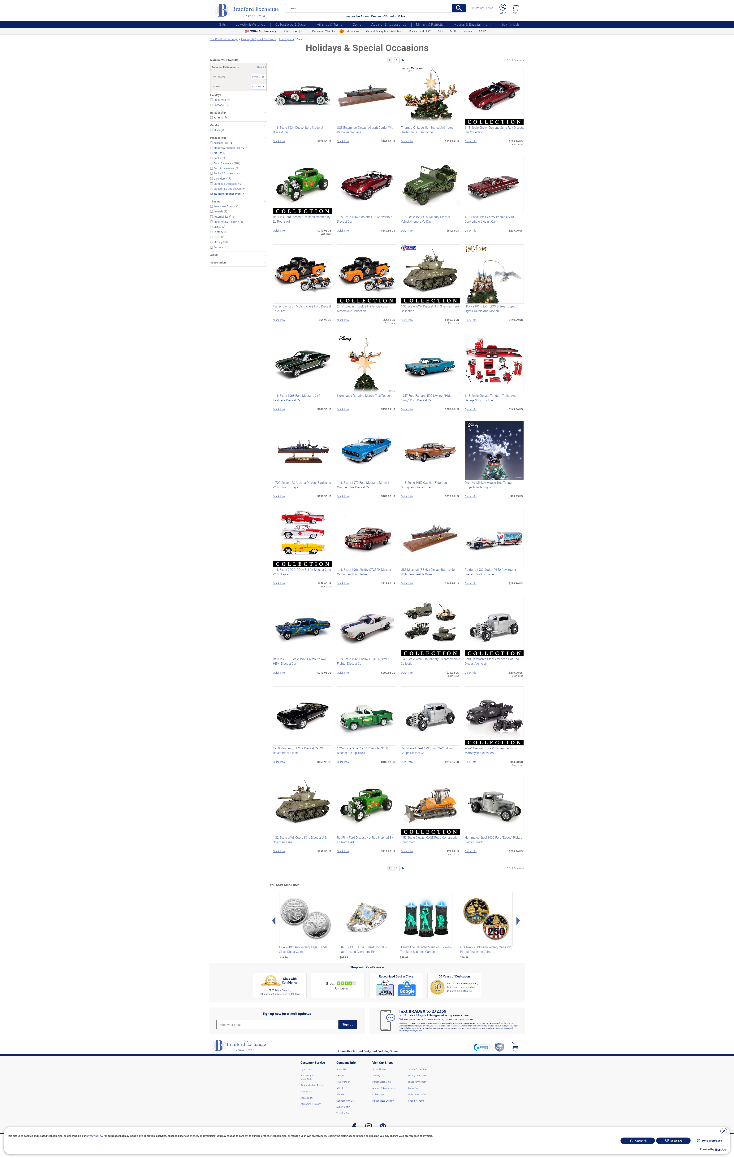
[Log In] (502, 7)
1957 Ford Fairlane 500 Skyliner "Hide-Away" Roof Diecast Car (426, 398)
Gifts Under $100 (294, 31)
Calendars (220, 178)
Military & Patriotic (430, 24)
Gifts (222, 24)
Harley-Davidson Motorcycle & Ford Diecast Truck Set (302, 308)
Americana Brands (224, 206)
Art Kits (218, 153)
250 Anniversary (263, 31)
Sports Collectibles (417, 1069)
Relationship (218, 112)
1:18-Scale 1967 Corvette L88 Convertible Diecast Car (364, 219)
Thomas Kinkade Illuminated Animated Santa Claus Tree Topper (427, 129)
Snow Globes (379, 1069)
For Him (218, 117)
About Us (341, 1069)
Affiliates (340, 1088)
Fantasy (218, 232)
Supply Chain (343, 1106)
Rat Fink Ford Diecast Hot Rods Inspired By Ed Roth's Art (301, 219)
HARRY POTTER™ (419, 31)
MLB (453, 31)
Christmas (220, 100)
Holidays (215, 95)
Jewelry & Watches (250, 24)
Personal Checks (323, 31)
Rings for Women (417, 1081)
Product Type (218, 138)
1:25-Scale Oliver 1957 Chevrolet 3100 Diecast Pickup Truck (362, 750)
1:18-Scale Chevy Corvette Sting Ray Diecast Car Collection (494, 129)
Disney (467, 31)
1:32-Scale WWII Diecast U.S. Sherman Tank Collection (430, 308)
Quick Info (279, 141)
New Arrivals (510, 24)
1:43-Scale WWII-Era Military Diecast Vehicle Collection (430, 661)
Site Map (340, 1094)
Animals (218, 211)
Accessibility (306, 1097)
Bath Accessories (224, 168)
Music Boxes (414, 1088)
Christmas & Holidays (226, 221)
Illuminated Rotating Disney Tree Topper (364, 396)
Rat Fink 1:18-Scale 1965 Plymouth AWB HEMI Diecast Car (300, 661)
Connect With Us (345, 1100)
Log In (503, 12)
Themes (215, 201)
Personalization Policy (311, 1085)
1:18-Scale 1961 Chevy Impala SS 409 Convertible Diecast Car (490, 219)
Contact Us (306, 1091)
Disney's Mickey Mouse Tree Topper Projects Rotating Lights (488, 485)
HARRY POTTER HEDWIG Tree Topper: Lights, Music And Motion (490, 308)
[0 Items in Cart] (515, 7)
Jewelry (376, 1075)
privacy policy (94, 1136)
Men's (217, 130)
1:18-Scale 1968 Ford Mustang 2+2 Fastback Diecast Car (296, 398)
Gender (214, 125)
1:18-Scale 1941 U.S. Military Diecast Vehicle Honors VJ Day (425, 219)
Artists (214, 255)
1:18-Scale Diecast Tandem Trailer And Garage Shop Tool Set (490, 398)
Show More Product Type (225, 193)
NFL (440, 31)
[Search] (459, 8)
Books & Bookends (225, 173)
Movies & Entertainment (472, 24)
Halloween (351, 31)
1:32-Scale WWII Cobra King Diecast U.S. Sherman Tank (300, 839)
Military (218, 242)
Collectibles (378, 1094)
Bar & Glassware (223, 163)
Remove (256, 76)
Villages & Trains (329, 24)
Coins (356, 24)
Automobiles (221, 216)
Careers (340, 1075)
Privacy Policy (416, 1030)
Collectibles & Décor (291, 24)
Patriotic (219, 105)
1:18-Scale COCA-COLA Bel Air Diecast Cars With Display (302, 572)
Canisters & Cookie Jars (228, 188)
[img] (515, 1045)
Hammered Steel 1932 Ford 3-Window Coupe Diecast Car (426, 750)
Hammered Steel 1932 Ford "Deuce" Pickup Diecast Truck (493, 839)
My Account (306, 1069)
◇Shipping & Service (310, 1103)
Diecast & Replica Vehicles (383, 31)
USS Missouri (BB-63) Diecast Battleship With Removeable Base (428, 572)
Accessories (221, 142)
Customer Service (482, 8)
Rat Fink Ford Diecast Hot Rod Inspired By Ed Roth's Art (365, 839)
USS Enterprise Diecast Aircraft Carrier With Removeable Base (365, 129)
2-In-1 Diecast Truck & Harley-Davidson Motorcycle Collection (363, 308)
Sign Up (347, 1024)
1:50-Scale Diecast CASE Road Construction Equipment (430, 839)
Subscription (218, 262)
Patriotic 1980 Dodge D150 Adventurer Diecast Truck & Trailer (490, 572)
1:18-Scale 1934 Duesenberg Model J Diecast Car (298, 129)
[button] (482, 1047)
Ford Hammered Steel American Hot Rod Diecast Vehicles (492, 661)
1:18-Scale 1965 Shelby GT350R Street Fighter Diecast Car (363, 661)
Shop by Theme (416, 1100)
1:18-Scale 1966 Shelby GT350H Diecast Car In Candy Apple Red (364, 572)
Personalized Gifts (381, 1081)
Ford (216, 237)
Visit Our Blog (343, 1113)
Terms (506, 1028)
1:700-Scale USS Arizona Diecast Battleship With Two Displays (302, 485)
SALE (482, 31)
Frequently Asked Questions (309, 1077)
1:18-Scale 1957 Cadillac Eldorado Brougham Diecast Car (424, 485)
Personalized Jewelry (383, 1100)
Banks (217, 158)
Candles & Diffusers (225, 183)
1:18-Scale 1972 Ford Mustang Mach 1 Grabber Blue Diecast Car (363, 485)
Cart (515, 12)
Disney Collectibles (418, 1075)
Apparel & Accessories (388, 24)
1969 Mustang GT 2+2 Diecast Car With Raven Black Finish (299, 750)
